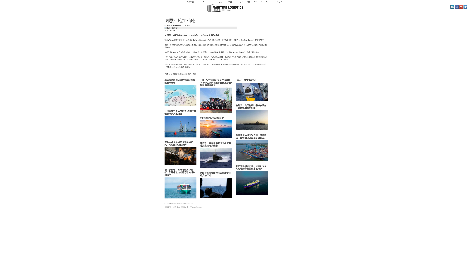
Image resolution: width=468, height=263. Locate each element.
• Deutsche (210, 1)
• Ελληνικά (257, 1)
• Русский (269, 1)
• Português (239, 1)
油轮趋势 (183, 74)
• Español (200, 1)
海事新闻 (168, 207)
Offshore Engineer (196, 207)
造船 (194, 74)
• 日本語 (229, 1)
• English (279, 1)
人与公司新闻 (174, 74)
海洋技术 (176, 207)
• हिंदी (248, 1)
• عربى (220, 1)
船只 (189, 74)
